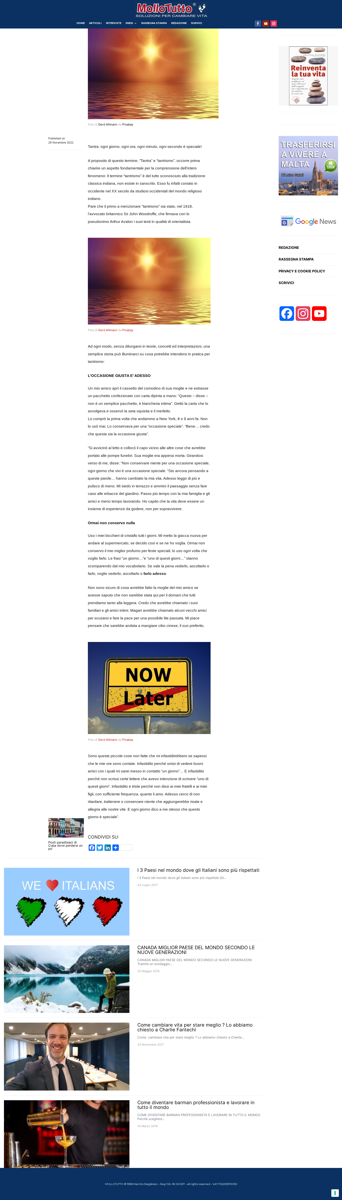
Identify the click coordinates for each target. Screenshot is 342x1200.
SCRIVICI (196, 23)
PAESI (129, 23)
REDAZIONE (179, 23)
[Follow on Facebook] (258, 23)
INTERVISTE (113, 23)
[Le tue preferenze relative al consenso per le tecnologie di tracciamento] (335, 1193)
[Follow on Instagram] (274, 23)
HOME (81, 23)
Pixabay (127, 124)
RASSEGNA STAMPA (154, 23)
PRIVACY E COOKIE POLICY (302, 271)
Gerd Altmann (107, 124)
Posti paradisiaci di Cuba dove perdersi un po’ (65, 845)
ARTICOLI (95, 23)
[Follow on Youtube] (266, 23)
